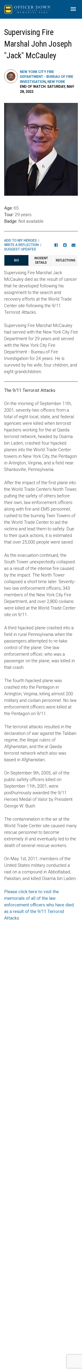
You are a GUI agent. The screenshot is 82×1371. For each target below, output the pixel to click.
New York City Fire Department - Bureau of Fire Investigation (46, 77)
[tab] (16, 260)
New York (56, 82)
